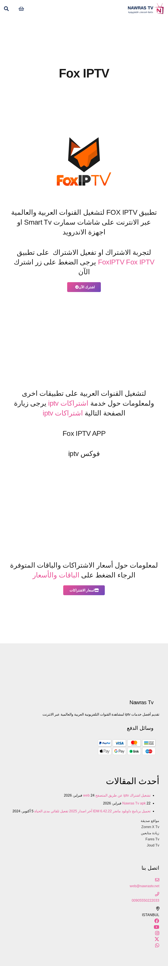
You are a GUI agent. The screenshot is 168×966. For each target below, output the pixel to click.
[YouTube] (156, 927)
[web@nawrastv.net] (84, 880)
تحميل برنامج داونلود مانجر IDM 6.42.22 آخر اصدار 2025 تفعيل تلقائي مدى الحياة (92, 811)
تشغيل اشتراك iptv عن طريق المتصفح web (116, 795)
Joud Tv (153, 845)
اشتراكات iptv (68, 403)
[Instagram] (157, 933)
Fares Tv (152, 839)
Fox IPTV (140, 262)
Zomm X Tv (150, 827)
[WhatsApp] (157, 945)
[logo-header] (145, 8)
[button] (6, 9)
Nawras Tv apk (134, 803)
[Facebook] (156, 921)
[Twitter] (156, 939)
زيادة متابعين (150, 833)
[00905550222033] (84, 894)
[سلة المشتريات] (21, 9)
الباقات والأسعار (56, 575)
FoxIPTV (111, 262)
